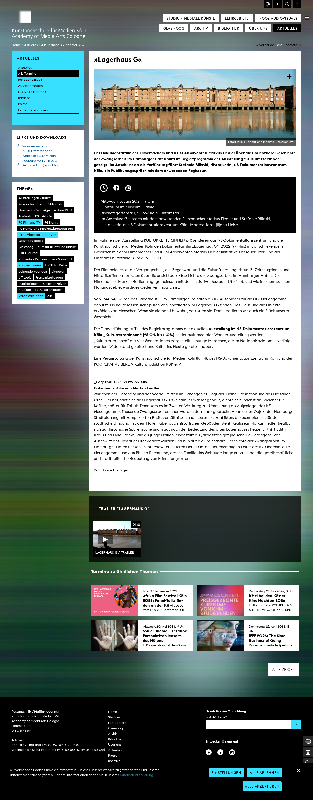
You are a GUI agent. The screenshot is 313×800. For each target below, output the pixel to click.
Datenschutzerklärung (136, 775)
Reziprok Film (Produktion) (41, 165)
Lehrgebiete (237, 18)
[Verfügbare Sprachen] (268, 4)
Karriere (24, 98)
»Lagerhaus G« (73, 45)
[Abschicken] (296, 724)
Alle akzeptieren (262, 786)
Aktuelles (287, 28)
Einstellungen (226, 772)
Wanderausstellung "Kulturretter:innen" (37, 148)
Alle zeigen (283, 669)
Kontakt (114, 761)
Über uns (258, 28)
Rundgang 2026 (30, 79)
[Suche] (287, 4)
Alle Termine (50, 45)
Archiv (201, 28)
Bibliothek (228, 28)
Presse (22, 104)
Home (16, 45)
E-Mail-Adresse (216, 717)
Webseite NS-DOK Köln (39, 156)
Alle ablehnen (264, 772)
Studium (114, 717)
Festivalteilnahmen (32, 92)
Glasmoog (173, 28)
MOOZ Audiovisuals (278, 18)
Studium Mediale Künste (191, 18)
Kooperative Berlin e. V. (39, 160)
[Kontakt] (277, 4)
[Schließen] (298, 771)
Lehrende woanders (33, 110)
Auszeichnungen (30, 86)
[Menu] (307, 17)
